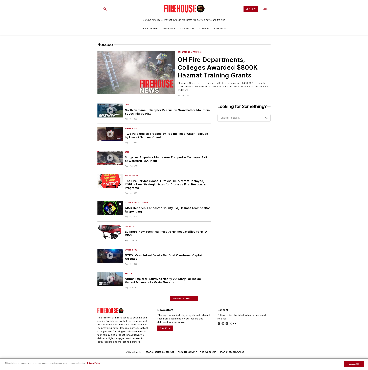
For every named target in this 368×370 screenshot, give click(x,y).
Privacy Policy (93, 363)
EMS (127, 152)
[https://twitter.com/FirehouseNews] (230, 323)
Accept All (354, 364)
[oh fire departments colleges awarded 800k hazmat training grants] (136, 72)
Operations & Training (190, 52)
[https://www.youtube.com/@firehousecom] (234, 323)
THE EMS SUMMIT (208, 352)
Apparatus (220, 28)
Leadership (169, 28)
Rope (127, 105)
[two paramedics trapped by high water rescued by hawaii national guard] (110, 134)
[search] (105, 9)
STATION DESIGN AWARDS (232, 352)
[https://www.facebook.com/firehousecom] (218, 323)
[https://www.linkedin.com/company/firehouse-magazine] (226, 323)
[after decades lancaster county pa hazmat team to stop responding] (110, 208)
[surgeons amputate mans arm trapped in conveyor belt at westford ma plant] (110, 158)
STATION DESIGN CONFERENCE (160, 352)
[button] (99, 9)
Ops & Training (150, 28)
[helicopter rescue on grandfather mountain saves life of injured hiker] (110, 110)
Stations (204, 28)
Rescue (128, 273)
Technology (187, 28)
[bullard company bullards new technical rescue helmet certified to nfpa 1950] (110, 232)
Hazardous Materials (136, 203)
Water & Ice (131, 128)
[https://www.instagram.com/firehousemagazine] (222, 323)
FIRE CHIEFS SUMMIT (187, 352)
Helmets (129, 226)
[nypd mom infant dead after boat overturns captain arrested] (110, 256)
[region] (184, 364)
